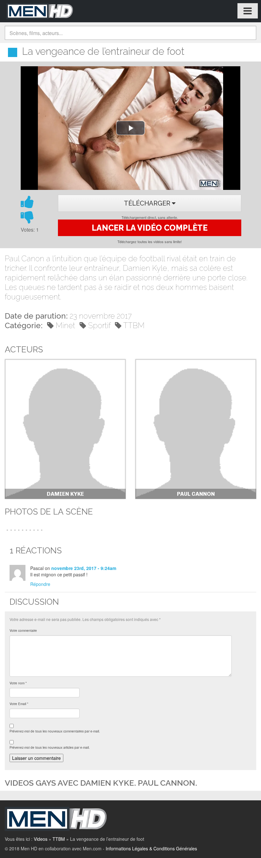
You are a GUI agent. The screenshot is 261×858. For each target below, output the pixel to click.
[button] (7, 529)
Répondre (40, 584)
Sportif (99, 325)
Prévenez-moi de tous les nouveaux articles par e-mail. (50, 747)
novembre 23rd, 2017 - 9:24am (83, 568)
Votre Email (19, 704)
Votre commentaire (23, 630)
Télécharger (148, 203)
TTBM (134, 325)
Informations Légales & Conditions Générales (151, 848)
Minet (65, 325)
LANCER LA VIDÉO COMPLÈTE (150, 228)
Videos (40, 839)
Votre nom (18, 683)
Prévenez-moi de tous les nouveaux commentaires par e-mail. (55, 731)
